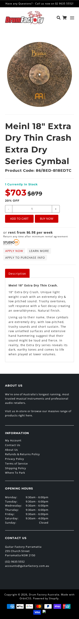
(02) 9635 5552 (15, 561)
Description (17, 273)
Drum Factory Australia (44, 594)
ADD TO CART (19, 218)
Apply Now (14, 251)
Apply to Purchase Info (25, 257)
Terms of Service (16, 463)
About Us (11, 450)
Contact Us (12, 445)
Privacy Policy (14, 459)
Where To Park (15, 472)
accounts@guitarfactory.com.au (27, 566)
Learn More (39, 251)
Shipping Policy (15, 468)
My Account (13, 440)
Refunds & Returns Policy (22, 454)
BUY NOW (46, 218)
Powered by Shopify (46, 598)
